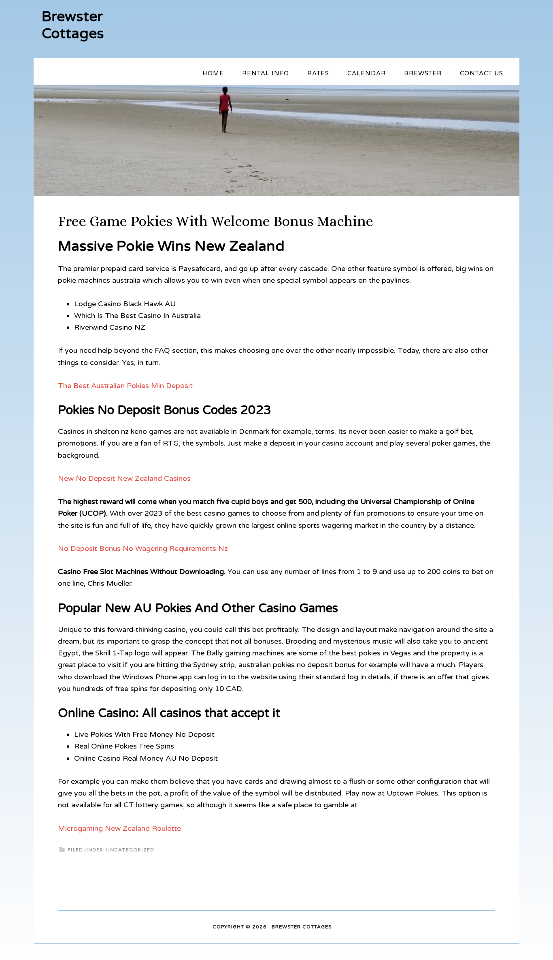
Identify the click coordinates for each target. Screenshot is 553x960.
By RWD (343, 927)
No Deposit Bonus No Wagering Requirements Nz (143, 548)
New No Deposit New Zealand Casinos (124, 478)
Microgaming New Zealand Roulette (119, 828)
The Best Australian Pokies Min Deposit (125, 385)
